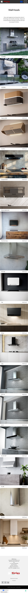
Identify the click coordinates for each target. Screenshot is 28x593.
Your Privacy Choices (7, 590)
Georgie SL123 (4, 179)
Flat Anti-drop (4, 240)
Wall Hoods (24, 56)
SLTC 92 (3, 394)
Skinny (2, 333)
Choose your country (14, 578)
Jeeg (2, 363)
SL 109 (2, 486)
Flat (2, 302)
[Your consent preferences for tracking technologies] (25, 590)
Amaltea (3, 148)
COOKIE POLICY (18, 587)
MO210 (2, 548)
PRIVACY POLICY (13, 587)
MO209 (2, 517)
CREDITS (8, 587)
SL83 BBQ (3, 87)
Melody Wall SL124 (5, 210)
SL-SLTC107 (3, 455)
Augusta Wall (4, 118)
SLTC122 (3, 271)
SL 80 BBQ (3, 56)
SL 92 (2, 425)
